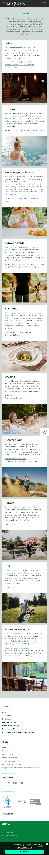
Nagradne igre (7, 751)
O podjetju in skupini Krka (11, 764)
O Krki (4, 829)
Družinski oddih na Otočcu (16, 398)
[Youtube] (15, 783)
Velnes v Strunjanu (12, 67)
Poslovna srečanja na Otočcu (17, 648)
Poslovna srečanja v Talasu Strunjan (19, 655)
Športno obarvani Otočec (15, 459)
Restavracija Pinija (12, 335)
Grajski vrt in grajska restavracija (18, 332)
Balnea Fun (9, 395)
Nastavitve (24, 852)
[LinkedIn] (21, 783)
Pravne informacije (9, 754)
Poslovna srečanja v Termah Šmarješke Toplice (24, 653)
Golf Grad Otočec (12, 587)
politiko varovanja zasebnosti (30, 847)
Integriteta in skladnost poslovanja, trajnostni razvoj (20, 768)
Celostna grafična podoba (12, 761)
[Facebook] (3, 783)
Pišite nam (6, 747)
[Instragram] (8, 783)
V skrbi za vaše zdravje (9, 835)
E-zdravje (5, 839)
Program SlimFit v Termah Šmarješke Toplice (23, 130)
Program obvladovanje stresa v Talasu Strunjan (24, 264)
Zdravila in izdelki (8, 832)
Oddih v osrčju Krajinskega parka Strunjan (22, 461)
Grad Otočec (10, 524)
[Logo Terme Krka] (13, 4)
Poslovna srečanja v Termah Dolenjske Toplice (24, 650)
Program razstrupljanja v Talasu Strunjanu (22, 267)
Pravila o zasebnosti (9, 758)
